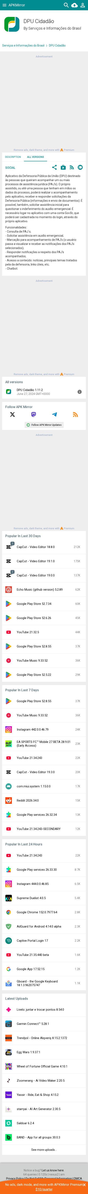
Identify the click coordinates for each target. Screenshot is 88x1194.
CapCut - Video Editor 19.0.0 (36, 575)
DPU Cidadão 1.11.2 (30, 390)
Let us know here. (53, 1170)
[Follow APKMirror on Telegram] (54, 416)
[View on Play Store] (63, 168)
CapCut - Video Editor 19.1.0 (36, 561)
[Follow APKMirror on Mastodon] (33, 416)
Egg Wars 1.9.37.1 (28, 1052)
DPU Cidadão (57, 45)
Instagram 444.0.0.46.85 (33, 884)
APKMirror (17, 5)
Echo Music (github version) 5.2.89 (40, 589)
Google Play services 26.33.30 (37, 870)
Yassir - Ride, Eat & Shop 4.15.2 (38, 1095)
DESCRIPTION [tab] (13, 157)
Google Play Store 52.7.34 (34, 604)
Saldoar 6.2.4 (25, 1123)
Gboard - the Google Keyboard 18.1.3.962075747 (37, 983)
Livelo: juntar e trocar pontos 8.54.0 (40, 1009)
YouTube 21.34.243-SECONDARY (39, 829)
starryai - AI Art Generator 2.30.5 (38, 1109)
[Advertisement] (44, 103)
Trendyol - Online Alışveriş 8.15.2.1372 (42, 1038)
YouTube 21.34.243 (29, 758)
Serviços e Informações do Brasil (54, 28)
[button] (54, 168)
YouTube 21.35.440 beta (33, 955)
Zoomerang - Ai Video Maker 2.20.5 (40, 1080)
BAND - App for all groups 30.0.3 (38, 1137)
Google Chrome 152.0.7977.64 (37, 912)
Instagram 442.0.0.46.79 (33, 729)
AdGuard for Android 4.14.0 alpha (39, 926)
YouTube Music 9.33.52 (32, 660)
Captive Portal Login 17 (32, 941)
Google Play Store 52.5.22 (34, 675)
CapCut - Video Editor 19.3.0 (36, 772)
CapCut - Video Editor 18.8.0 (36, 547)
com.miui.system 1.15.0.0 (34, 786)
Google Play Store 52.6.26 (34, 618)
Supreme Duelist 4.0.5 (31, 898)
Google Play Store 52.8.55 (34, 646)
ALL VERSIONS (35, 157)
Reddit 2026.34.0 (28, 800)
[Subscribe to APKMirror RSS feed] (75, 416)
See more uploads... (44, 1149)
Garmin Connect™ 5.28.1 (33, 1024)
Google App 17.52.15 (30, 969)
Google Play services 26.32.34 (37, 815)
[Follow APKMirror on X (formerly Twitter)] (12, 416)
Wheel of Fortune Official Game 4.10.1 (42, 1066)
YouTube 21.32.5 (28, 632)
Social (10, 167)
